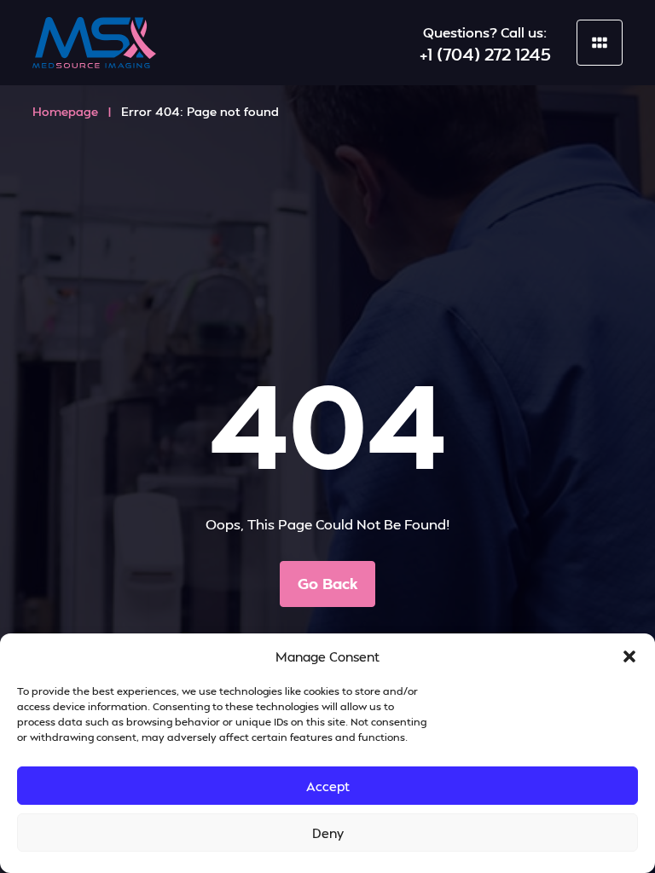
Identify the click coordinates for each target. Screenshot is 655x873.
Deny (328, 832)
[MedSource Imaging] (94, 42)
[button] (629, 656)
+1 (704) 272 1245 (485, 54)
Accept (328, 786)
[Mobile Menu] (599, 42)
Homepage (65, 111)
